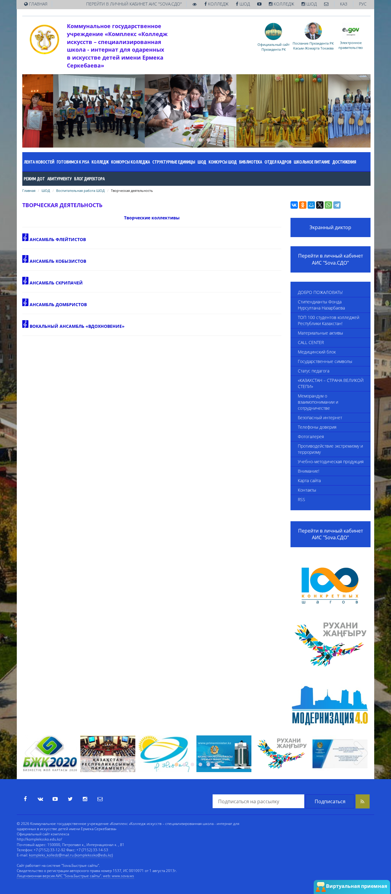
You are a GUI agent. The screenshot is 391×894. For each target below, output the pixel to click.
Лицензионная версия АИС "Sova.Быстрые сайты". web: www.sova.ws (75, 875)
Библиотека (250, 161)
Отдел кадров (278, 161)
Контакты (307, 490)
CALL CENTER (311, 342)
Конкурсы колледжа (130, 161)
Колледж (100, 161)
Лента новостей (39, 161)
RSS (301, 499)
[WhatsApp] (328, 205)
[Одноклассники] (302, 205)
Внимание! (308, 471)
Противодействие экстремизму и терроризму (330, 449)
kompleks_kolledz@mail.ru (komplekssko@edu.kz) (71, 855)
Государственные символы (325, 361)
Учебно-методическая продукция (331, 461)
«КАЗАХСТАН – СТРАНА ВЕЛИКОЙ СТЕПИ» (331, 383)
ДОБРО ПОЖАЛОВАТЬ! (320, 292)
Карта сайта (309, 480)
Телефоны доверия (317, 427)
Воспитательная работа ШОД (80, 190)
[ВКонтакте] (294, 205)
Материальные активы (320, 333)
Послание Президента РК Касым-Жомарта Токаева (313, 45)
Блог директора (89, 178)
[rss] (363, 801)
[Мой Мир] (311, 205)
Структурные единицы (173, 161)
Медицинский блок (317, 352)
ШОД (202, 161)
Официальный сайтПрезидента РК (274, 46)
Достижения (344, 161)
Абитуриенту (59, 178)
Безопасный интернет (320, 417)
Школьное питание (312, 161)
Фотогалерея (311, 436)
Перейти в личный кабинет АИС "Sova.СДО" (330, 259)
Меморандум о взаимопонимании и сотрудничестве (318, 402)
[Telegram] (337, 205)
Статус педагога (313, 371)
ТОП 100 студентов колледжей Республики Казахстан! (328, 320)
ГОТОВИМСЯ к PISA (73, 161)
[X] (319, 205)
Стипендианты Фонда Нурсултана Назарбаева (321, 305)
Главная (28, 190)
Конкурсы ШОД (223, 161)
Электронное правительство (350, 44)
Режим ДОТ (34, 178)
